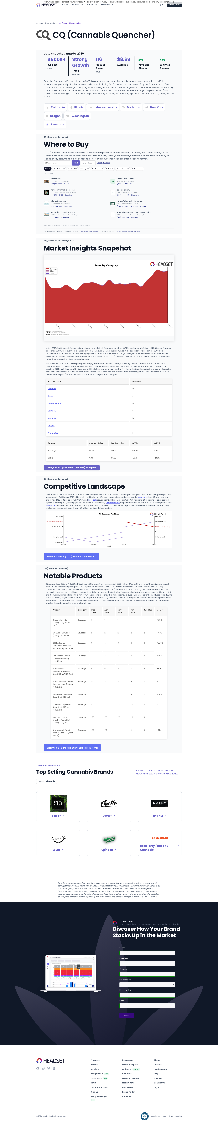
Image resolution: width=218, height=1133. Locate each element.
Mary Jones (143, 497)
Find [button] (76, 163)
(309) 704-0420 (57, 195)
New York (52, 418)
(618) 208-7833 (56, 206)
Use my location (103, 163)
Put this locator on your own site (128, 231)
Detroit (109, 169)
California (52, 388)
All (47, 169)
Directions (67, 184)
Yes (169, 2)
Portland (72, 169)
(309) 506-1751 (122, 184)
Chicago (84, 169)
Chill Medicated (113, 502)
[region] (109, 199)
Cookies (178, 1116)
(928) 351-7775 (56, 184)
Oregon (51, 425)
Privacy (171, 1116)
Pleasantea (51, 505)
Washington (53, 433)
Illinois (50, 396)
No (173, 2)
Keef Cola (92, 500)
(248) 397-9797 (123, 206)
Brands (65, 4)
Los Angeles (97, 169)
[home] (46, 5)
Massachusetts (54, 403)
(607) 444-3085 (123, 195)
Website (143, 206)
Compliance (155, 1116)
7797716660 (55, 217)
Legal (164, 1116)
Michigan (52, 411)
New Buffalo (59, 169)
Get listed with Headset (89, 231)
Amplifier (126, 1096)
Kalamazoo (137, 169)
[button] (77, 4)
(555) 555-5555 (123, 217)
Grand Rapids (123, 169)
